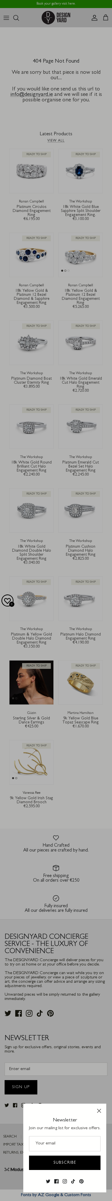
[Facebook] (56, 1181)
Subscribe (64, 1163)
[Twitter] (48, 1181)
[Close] (99, 1111)
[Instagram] (65, 1181)
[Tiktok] (73, 1181)
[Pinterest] (81, 1181)
